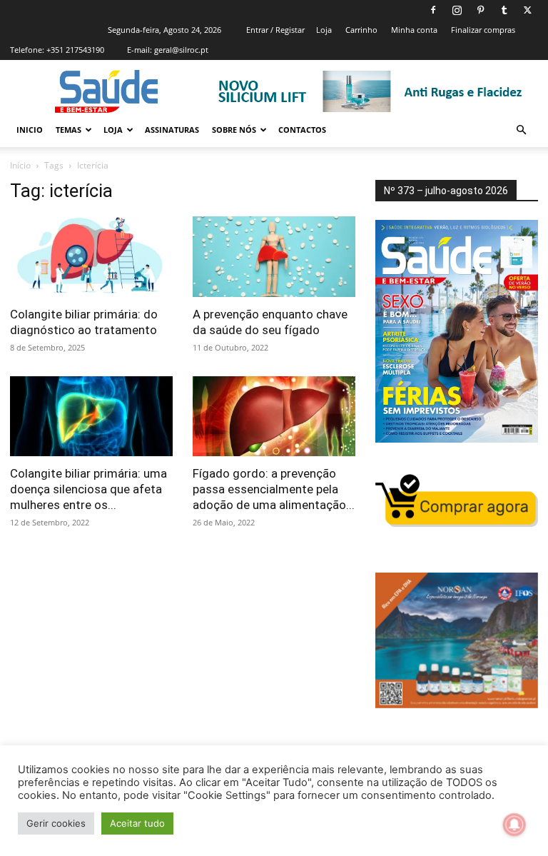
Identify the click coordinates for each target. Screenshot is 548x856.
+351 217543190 (75, 49)
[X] (527, 10)
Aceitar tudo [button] (137, 823)
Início (20, 165)
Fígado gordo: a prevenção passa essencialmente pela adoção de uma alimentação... (274, 489)
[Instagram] (456, 10)
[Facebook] (433, 10)
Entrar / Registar (275, 29)
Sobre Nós (234, 129)
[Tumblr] (503, 10)
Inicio (29, 129)
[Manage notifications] (514, 824)
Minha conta (414, 29)
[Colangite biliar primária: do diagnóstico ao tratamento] (91, 256)
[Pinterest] (480, 10)
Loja (324, 29)
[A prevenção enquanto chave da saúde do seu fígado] (274, 256)
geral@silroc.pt (181, 49)
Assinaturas (172, 129)
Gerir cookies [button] (56, 823)
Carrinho (361, 29)
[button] (521, 130)
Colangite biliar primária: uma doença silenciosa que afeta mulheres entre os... (88, 489)
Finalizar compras (483, 29)
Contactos (302, 129)
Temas (68, 129)
